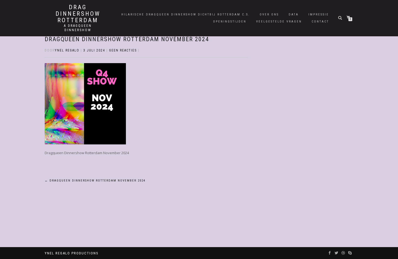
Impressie (318, 14)
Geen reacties (123, 50)
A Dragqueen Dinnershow (78, 28)
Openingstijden (229, 21)
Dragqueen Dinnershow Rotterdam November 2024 (127, 39)
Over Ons (269, 14)
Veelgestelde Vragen (279, 21)
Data (294, 14)
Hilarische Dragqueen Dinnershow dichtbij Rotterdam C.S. (185, 14)
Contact (320, 21)
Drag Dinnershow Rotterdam (78, 14)
